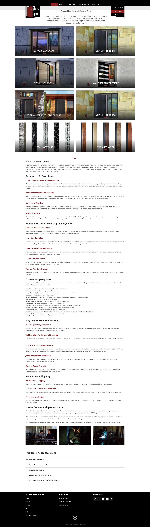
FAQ (27, 512)
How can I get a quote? (37, 470)
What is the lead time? (36, 460)
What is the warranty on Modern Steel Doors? (44, 480)
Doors (27, 498)
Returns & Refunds (31, 515)
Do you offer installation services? (40, 475)
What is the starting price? (38, 465)
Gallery (28, 501)
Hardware (28, 505)
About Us (28, 508)
